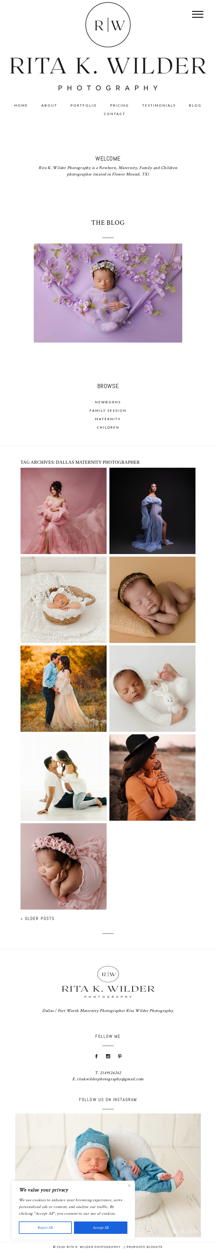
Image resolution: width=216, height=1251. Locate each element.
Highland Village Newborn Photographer (63, 852)
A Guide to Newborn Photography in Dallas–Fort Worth (63, 585)
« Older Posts (38, 918)
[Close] (129, 1185)
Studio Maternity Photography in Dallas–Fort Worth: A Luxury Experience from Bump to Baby (152, 496)
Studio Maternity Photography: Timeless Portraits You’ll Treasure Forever (63, 496)
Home (21, 105)
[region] (73, 1210)
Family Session (108, 410)
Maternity (108, 419)
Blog (195, 105)
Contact (114, 114)
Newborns (108, 402)
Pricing (119, 105)
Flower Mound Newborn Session (152, 588)
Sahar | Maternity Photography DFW (63, 763)
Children (108, 427)
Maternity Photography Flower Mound (63, 674)
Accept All (101, 1227)
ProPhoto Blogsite (145, 1246)
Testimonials (159, 105)
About (49, 105)
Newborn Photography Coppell (152, 674)
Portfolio (84, 105)
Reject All (45, 1227)
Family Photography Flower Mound (152, 763)
